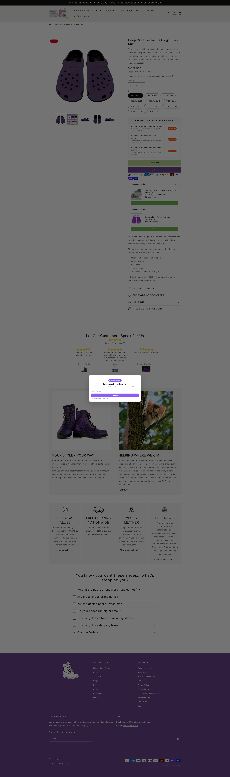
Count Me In (115, 395)
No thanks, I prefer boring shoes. (100, 398)
